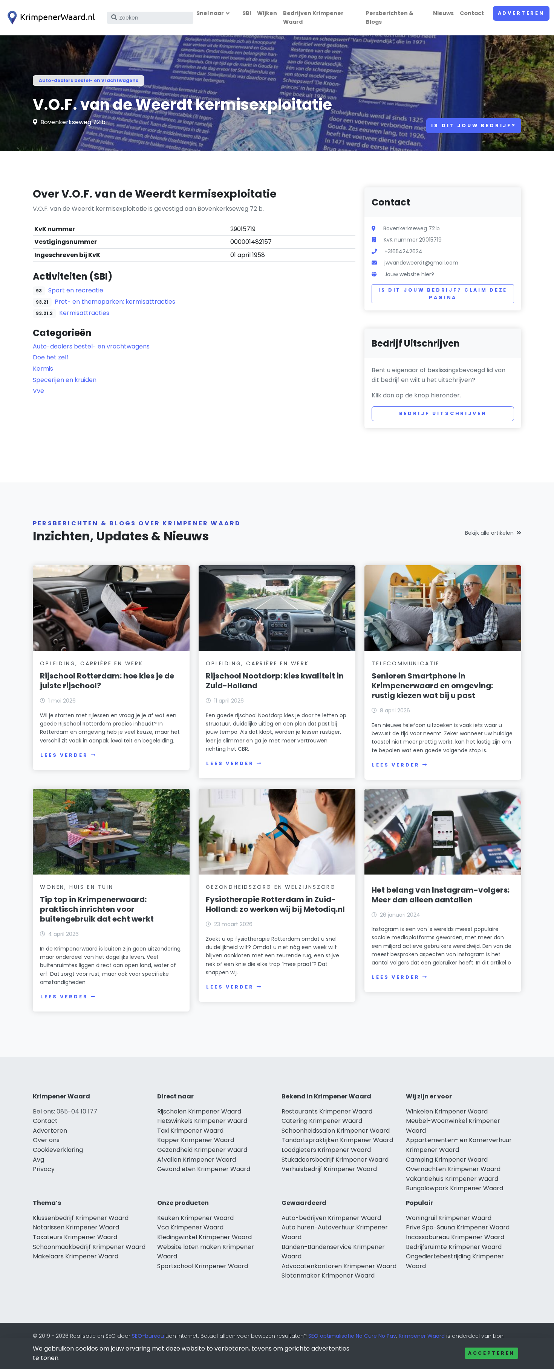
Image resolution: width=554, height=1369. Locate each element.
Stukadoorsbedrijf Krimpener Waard (335, 1159)
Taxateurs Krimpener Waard (75, 1237)
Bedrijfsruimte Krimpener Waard (454, 1247)
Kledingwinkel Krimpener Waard (204, 1237)
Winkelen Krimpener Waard (447, 1111)
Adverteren (521, 13)
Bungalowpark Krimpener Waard (454, 1188)
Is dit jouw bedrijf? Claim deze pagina (442, 294)
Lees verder (64, 755)
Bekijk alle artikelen (489, 533)
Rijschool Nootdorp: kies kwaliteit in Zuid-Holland (275, 681)
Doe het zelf (51, 357)
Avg (38, 1159)
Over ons (46, 1140)
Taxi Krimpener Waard (190, 1130)
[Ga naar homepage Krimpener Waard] (50, 17)
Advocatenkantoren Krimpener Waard (339, 1266)
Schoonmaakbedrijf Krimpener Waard (89, 1247)
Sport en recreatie (75, 290)
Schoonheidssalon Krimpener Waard (336, 1130)
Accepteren (491, 1353)
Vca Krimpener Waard (190, 1227)
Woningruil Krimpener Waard (448, 1218)
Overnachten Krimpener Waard (453, 1169)
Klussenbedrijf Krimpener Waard (81, 1218)
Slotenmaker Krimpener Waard (328, 1275)
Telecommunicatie (406, 663)
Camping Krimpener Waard (447, 1159)
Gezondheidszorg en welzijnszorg (271, 887)
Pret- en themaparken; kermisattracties (115, 301)
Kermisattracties (84, 313)
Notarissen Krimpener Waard (76, 1227)
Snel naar (210, 13)
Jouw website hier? (409, 274)
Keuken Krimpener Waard (195, 1218)
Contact (472, 13)
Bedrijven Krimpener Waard (313, 17)
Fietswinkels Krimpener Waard (202, 1120)
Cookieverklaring (58, 1149)
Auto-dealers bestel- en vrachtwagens (88, 80)
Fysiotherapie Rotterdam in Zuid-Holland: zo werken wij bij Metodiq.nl (275, 904)
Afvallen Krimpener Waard (196, 1159)
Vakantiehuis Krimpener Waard (452, 1178)
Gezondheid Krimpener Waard (202, 1149)
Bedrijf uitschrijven (443, 413)
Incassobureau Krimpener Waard (455, 1237)
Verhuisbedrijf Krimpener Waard (329, 1169)
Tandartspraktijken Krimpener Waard (337, 1140)
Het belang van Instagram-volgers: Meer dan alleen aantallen (441, 895)
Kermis (43, 368)
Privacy (44, 1169)
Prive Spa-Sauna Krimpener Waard (458, 1227)
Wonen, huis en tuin (76, 887)
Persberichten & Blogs (389, 17)
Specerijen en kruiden (64, 380)
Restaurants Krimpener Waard (327, 1111)
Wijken (267, 13)
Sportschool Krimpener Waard (202, 1266)
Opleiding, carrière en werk (91, 663)
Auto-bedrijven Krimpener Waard (331, 1218)
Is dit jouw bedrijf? (473, 125)
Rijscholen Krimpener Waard (199, 1111)
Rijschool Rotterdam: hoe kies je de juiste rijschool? (107, 681)
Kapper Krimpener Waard (195, 1140)
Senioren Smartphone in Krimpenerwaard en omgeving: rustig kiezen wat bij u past (432, 686)
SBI (246, 13)
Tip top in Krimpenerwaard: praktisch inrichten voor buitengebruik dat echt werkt (97, 909)
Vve (38, 390)
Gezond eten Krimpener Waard (203, 1169)
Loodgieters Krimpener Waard (326, 1149)
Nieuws (443, 13)
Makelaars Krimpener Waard (75, 1256)
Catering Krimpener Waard (322, 1120)
